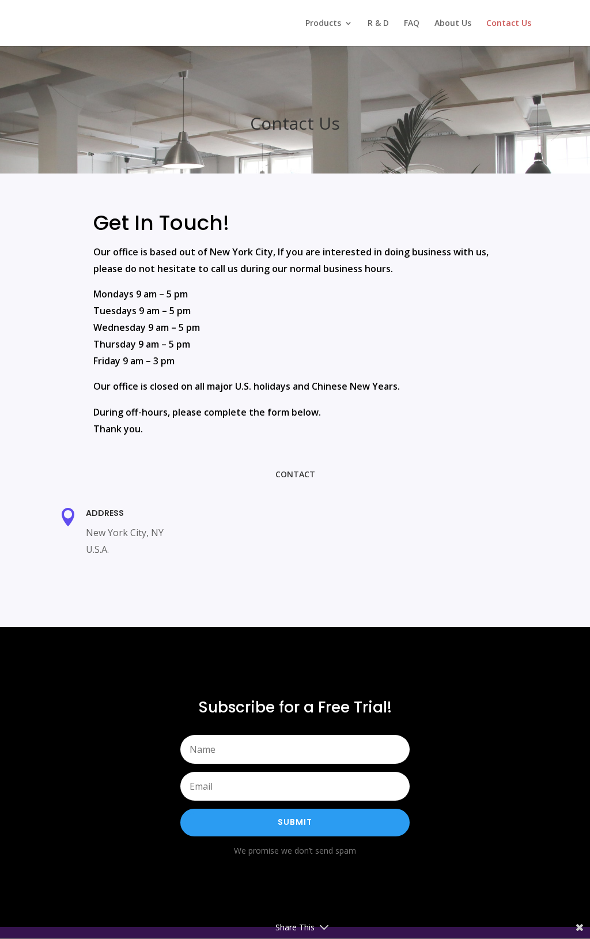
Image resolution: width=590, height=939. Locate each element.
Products (323, 23)
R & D (378, 23)
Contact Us (508, 23)
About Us (452, 23)
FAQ (411, 23)
